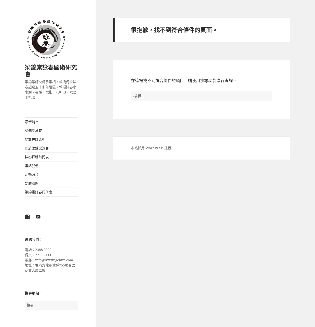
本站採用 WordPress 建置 (151, 148)
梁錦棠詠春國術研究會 (51, 70)
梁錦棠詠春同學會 (38, 192)
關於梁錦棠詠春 (37, 148)
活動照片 (32, 174)
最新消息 (32, 122)
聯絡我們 (32, 165)
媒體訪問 (32, 183)
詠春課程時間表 (37, 157)
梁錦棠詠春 (33, 130)
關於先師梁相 (35, 139)
